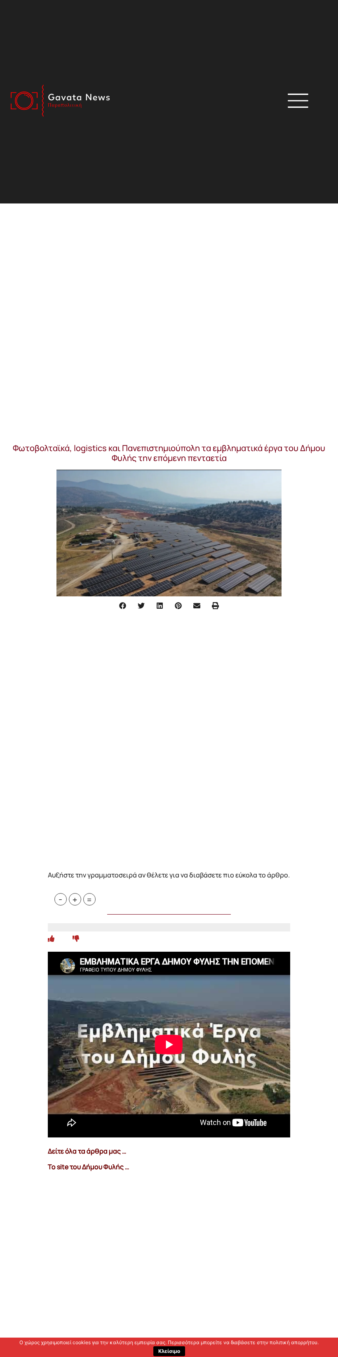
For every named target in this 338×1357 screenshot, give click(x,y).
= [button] (89, 899)
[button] (232, 101)
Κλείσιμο (169, 1351)
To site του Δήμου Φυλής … (88, 1166)
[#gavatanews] (60, 101)
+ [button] (74, 899)
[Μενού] (298, 100)
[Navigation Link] (51, 938)
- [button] (60, 899)
